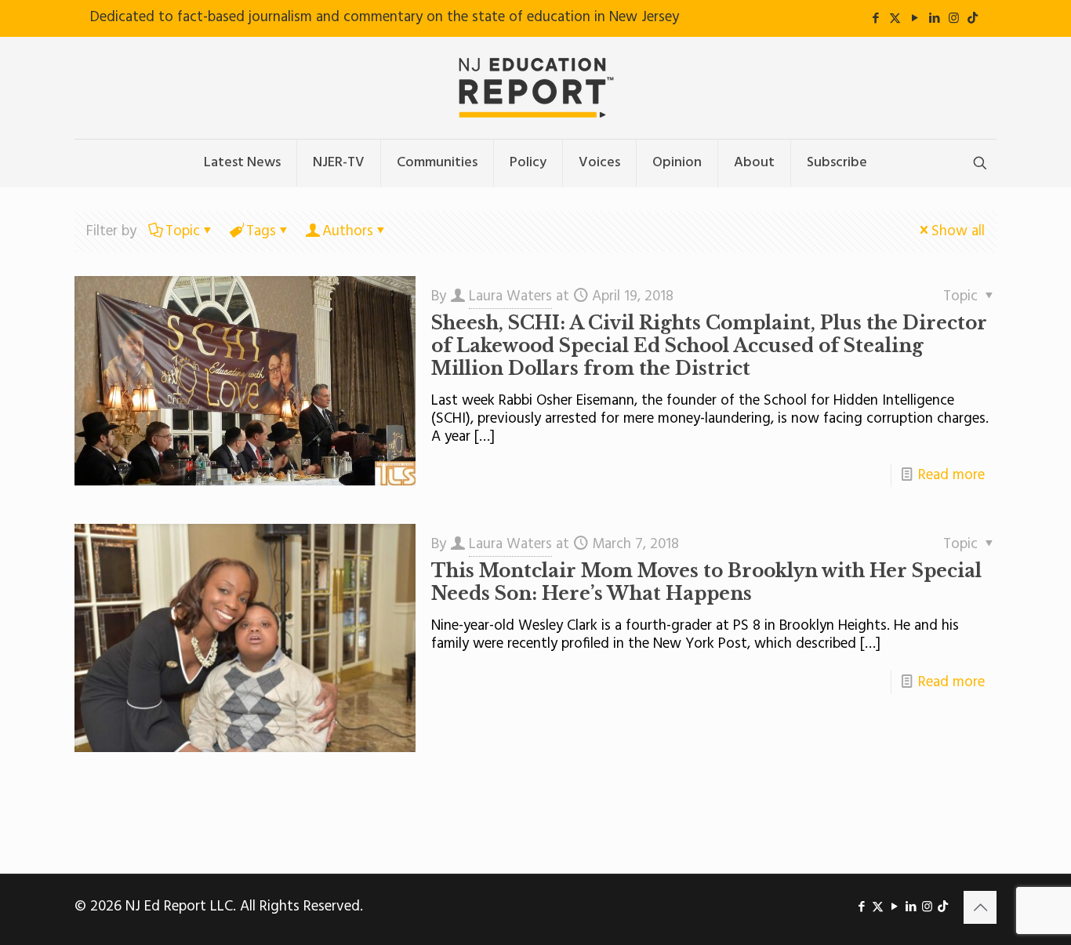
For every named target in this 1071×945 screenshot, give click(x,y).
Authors (347, 231)
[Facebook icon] (875, 18)
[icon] (973, 18)
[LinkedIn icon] (934, 18)
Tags (261, 231)
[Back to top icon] (980, 907)
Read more (951, 475)
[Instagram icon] (954, 18)
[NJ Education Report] (535, 88)
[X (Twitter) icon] (895, 18)
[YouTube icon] (914, 18)
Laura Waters (510, 296)
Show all (958, 231)
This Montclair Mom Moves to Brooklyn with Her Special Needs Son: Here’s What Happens (706, 582)
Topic (182, 231)
